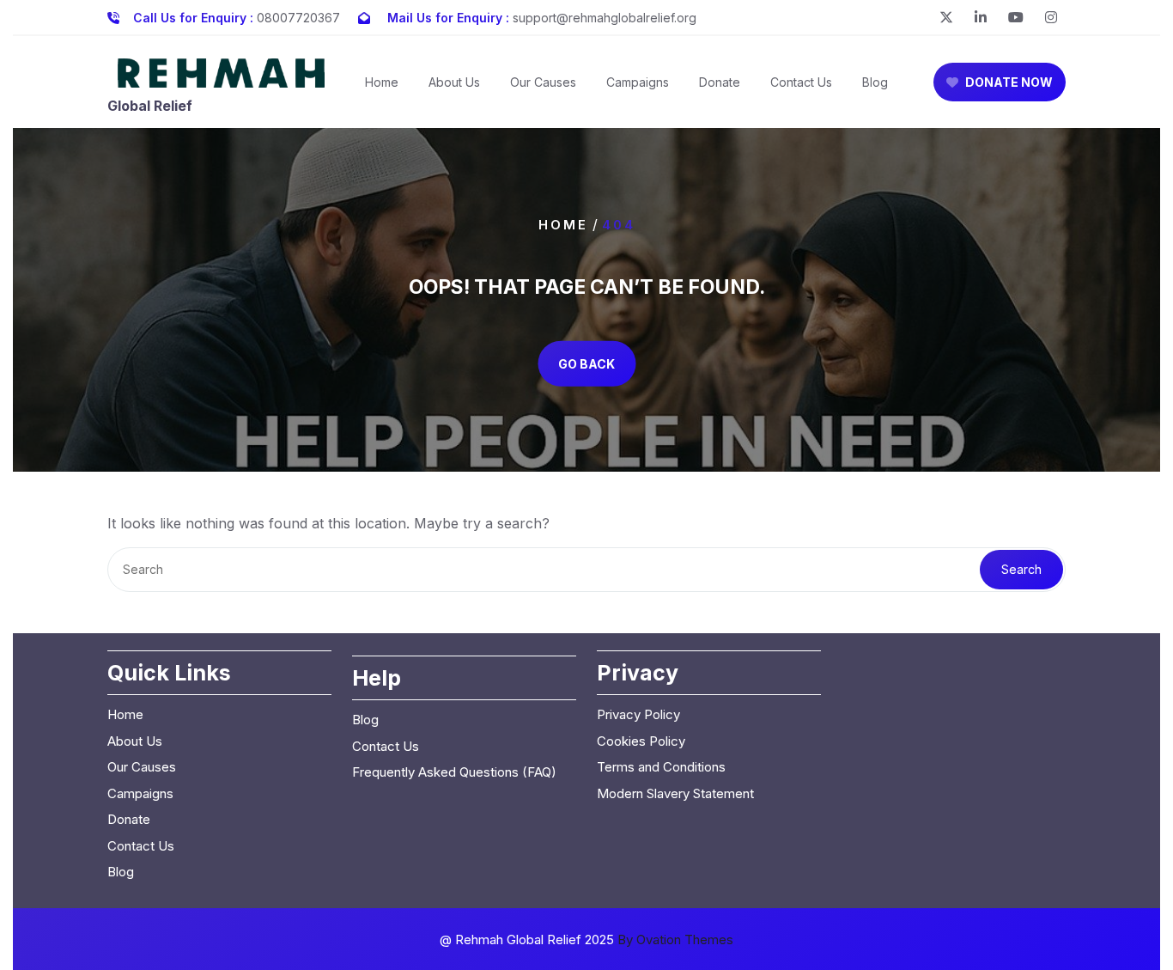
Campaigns (637, 82)
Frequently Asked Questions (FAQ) (454, 772)
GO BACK (586, 363)
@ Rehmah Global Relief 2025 (586, 939)
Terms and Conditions (661, 767)
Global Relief (149, 105)
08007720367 (298, 17)
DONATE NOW (1009, 82)
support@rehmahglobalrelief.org (604, 17)
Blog (875, 82)
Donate (719, 82)
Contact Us (801, 82)
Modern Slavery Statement (675, 793)
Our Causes (543, 82)
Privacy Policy (638, 714)
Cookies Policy (641, 741)
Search (1021, 569)
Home (381, 82)
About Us (454, 82)
